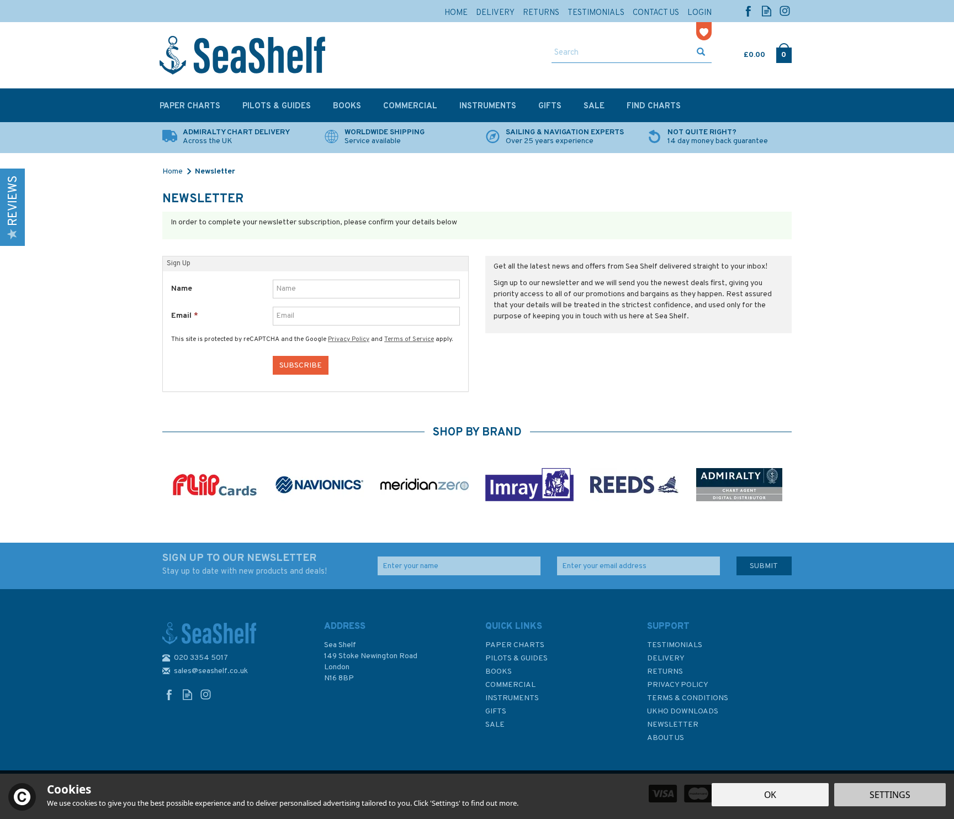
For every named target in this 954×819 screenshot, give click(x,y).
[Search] (701, 53)
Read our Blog (766, 11)
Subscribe (300, 365)
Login (699, 13)
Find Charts (654, 106)
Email (184, 316)
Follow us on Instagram (785, 11)
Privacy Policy (348, 339)
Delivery (666, 658)
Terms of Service (409, 339)
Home (456, 13)
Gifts (495, 711)
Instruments (512, 698)
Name (181, 288)
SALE (495, 724)
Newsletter (672, 724)
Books (498, 671)
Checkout (784, 52)
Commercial (510, 685)
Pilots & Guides (516, 658)
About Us (665, 738)
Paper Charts (514, 645)
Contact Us (656, 13)
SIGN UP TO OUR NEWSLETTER (244, 564)
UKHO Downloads (682, 711)
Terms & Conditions (687, 698)
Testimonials (674, 645)
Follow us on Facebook (748, 11)
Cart (745, 52)
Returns (665, 671)
